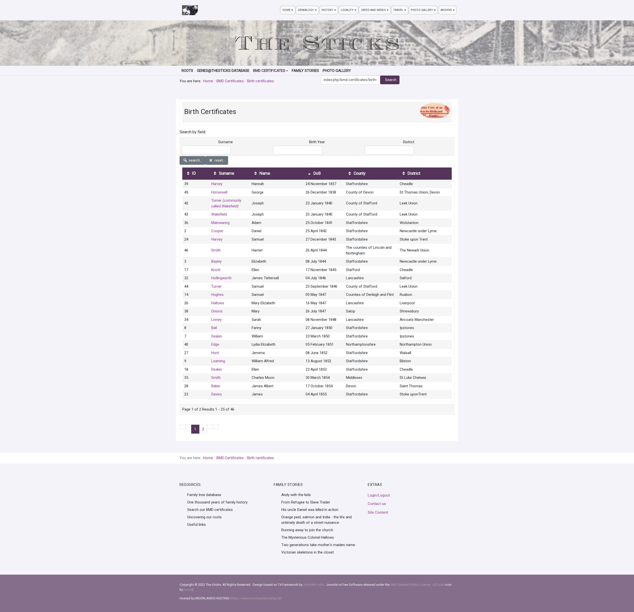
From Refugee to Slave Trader (305, 502)
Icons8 (188, 589)
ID (193, 173)
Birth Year (317, 142)
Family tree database (204, 495)
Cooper (217, 231)
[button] (288, 10)
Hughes (217, 294)
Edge (215, 344)
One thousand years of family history (217, 502)
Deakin (216, 336)
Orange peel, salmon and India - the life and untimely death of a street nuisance (316, 520)
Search (390, 80)
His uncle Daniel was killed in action (309, 509)
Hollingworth (221, 278)
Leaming (218, 361)
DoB (316, 173)
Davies (216, 394)
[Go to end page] (216, 427)
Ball (214, 328)
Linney (216, 319)
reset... (219, 160)
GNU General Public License (410, 584)
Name (264, 173)
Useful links (196, 524)
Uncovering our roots (204, 517)
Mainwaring (220, 223)
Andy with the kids (296, 495)
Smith (216, 250)
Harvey (216, 184)
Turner (216, 286)
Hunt (215, 353)
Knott (215, 270)
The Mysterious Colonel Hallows (307, 537)
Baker (215, 386)
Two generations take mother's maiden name (318, 545)
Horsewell (219, 192)
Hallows (217, 303)
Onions (217, 311)
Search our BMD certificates (210, 509)
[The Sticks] (190, 10)
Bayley (216, 261)
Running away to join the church (307, 530)
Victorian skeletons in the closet (307, 552)
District (408, 142)
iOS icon (439, 584)
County (359, 173)
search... (195, 160)
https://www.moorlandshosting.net (256, 598)
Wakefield (219, 214)
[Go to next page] (210, 427)
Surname (225, 142)
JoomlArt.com (313, 584)
